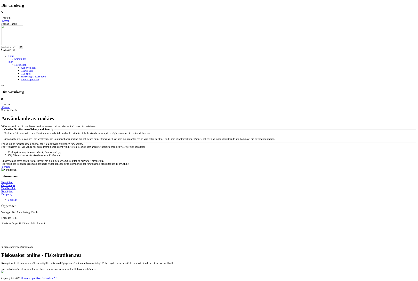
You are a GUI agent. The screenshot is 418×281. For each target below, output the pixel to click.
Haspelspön (20, 64)
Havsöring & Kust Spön (33, 76)
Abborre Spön (28, 67)
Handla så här (8, 188)
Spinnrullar (20, 59)
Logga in (12, 199)
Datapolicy (7, 194)
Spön (10, 61)
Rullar (11, 56)
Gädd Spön (27, 70)
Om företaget (8, 185)
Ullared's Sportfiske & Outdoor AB (39, 278)
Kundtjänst (7, 191)
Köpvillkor (7, 182)
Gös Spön (26, 73)
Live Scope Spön (30, 79)
